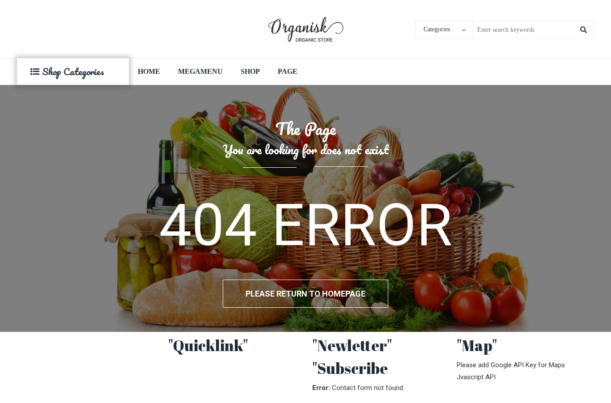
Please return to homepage (305, 293)
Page (287, 71)
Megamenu (200, 71)
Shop (250, 71)
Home (149, 71)
